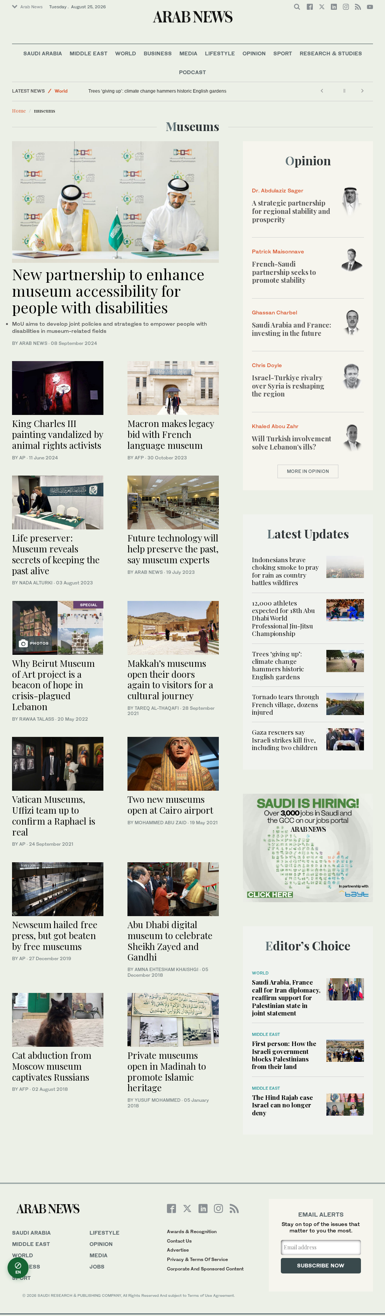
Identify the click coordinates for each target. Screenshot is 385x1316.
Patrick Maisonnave (278, 251)
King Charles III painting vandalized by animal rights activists (57, 434)
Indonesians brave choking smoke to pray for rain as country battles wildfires (285, 571)
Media (188, 53)
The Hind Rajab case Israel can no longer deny (282, 1105)
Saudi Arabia (42, 53)
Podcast (192, 72)
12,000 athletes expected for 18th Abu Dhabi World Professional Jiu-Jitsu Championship (283, 618)
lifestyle (104, 1232)
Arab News (31, 6)
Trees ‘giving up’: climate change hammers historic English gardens (157, 91)
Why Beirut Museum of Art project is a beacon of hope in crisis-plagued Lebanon (53, 684)
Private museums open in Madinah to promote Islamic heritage (166, 1071)
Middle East (89, 53)
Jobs (97, 1266)
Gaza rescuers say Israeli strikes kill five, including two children (285, 740)
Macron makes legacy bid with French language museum (170, 434)
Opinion (254, 53)
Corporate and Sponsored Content (205, 1269)
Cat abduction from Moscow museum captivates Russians (51, 1066)
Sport (282, 53)
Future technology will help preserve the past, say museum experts (172, 549)
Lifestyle (220, 53)
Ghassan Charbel (274, 312)
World (125, 53)
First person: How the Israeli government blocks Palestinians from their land (284, 1054)
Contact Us (179, 1241)
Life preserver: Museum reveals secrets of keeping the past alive (56, 554)
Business (158, 53)
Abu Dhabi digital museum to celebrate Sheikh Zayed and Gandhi (169, 940)
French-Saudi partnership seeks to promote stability (284, 272)
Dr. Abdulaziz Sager (277, 190)
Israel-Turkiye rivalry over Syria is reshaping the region (288, 385)
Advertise (178, 1250)
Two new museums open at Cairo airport (170, 804)
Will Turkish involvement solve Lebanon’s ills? (291, 442)
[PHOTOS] (57, 627)
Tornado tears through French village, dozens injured (285, 704)
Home (19, 110)
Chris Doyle (267, 365)
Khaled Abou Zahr (275, 426)
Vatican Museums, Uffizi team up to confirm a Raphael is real (53, 815)
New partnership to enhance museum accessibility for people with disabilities (108, 290)
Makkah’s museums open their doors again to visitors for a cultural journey (170, 679)
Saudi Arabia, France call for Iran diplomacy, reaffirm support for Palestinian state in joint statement (286, 997)
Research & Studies (331, 53)
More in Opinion (308, 471)
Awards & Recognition (192, 1231)
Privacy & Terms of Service (197, 1259)
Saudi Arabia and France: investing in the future (291, 329)
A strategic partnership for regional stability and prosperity (291, 211)
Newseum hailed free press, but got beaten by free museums (54, 935)
